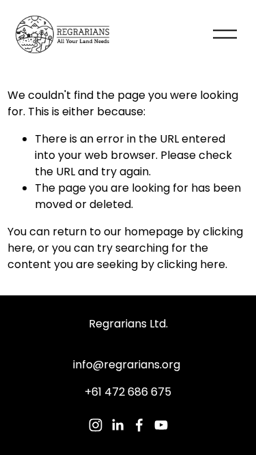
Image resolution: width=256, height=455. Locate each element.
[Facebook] (139, 425)
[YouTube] (161, 425)
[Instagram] (95, 425)
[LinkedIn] (117, 425)
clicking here (191, 264)
